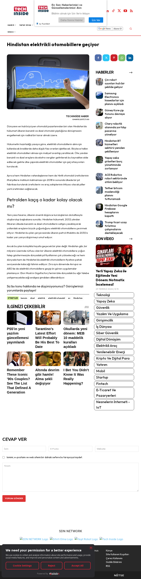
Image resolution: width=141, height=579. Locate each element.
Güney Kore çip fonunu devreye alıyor (115, 114)
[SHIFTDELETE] (34, 538)
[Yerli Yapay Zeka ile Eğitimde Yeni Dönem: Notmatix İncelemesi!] (114, 255)
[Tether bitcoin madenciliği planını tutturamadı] (99, 190)
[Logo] (24, 10)
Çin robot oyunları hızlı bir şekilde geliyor (115, 83)
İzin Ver (96, 20)
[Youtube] (125, 11)
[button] (130, 28)
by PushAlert (44, 23)
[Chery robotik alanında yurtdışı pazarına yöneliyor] (99, 125)
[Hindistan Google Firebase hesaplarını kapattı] (99, 207)
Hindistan (78, 298)
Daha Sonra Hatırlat (72, 20)
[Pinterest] (114, 57)
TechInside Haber (77, 116)
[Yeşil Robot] (86, 538)
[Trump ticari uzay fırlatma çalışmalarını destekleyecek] (99, 224)
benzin (24, 298)
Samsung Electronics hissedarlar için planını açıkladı (114, 99)
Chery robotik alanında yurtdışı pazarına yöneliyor (115, 129)
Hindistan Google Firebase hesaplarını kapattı (116, 211)
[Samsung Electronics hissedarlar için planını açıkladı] (99, 95)
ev (69, 298)
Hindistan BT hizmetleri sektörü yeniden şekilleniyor (115, 146)
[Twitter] (119, 11)
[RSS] (131, 11)
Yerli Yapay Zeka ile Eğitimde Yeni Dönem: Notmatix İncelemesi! (111, 277)
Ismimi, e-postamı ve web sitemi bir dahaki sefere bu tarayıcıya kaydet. (45, 457)
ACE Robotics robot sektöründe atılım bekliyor (116, 178)
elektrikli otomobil (56, 298)
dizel (32, 298)
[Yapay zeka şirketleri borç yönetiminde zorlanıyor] (99, 159)
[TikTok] (113, 11)
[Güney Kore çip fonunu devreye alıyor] (99, 112)
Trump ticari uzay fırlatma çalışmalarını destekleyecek (116, 227)
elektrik (41, 298)
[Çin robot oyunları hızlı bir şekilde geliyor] (99, 81)
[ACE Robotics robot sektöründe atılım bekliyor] (99, 176)
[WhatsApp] (121, 57)
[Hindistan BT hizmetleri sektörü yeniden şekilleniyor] (99, 142)
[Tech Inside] (111, 538)
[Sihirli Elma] (61, 538)
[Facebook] (98, 57)
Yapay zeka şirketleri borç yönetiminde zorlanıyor (113, 163)
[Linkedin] (107, 11)
